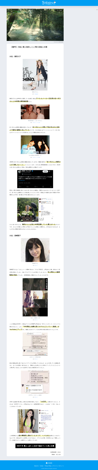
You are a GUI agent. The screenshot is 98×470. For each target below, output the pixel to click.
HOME (49, 463)
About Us (36, 465)
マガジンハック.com (36, 122)
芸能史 (59, 452)
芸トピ (36, 265)
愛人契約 (58, 454)
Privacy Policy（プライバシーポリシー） (54, 465)
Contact (41, 465)
